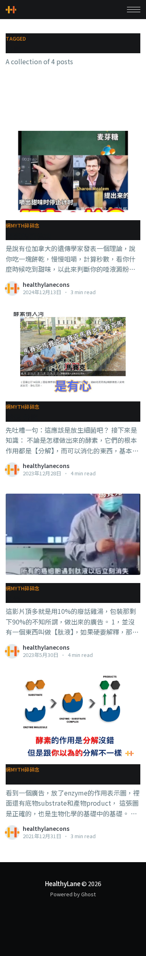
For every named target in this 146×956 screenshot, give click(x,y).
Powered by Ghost (73, 894)
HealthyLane (62, 883)
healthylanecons (46, 284)
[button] (133, 9)
